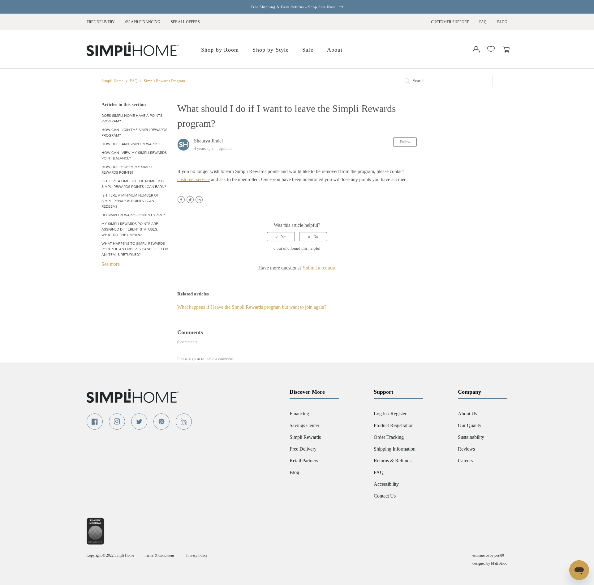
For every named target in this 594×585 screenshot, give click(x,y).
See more (110, 264)
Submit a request (319, 267)
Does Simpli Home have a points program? (131, 118)
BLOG (502, 22)
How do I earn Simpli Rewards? (130, 144)
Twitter (190, 200)
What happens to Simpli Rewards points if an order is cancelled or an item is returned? (134, 249)
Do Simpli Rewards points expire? (133, 215)
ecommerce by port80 (488, 555)
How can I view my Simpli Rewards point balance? (134, 155)
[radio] (281, 236)
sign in (194, 359)
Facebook (181, 200)
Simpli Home (112, 80)
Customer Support (450, 22)
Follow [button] (405, 142)
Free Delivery (101, 22)
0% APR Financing (142, 22)
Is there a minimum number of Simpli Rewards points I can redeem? (130, 201)
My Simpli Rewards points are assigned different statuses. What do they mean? (129, 229)
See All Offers (185, 22)
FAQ (483, 22)
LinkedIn (199, 200)
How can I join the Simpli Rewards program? (134, 133)
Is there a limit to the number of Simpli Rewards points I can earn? (133, 184)
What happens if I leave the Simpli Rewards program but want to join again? (251, 307)
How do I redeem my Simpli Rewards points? (126, 170)
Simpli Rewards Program (164, 80)
